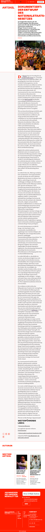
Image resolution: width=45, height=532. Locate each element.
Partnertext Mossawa (24, 426)
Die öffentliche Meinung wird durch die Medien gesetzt (35, 472)
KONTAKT (33, 512)
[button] (21, 2)
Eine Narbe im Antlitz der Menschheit (20, 472)
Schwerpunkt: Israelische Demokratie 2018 (30, 433)
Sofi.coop (24, 531)
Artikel (8, 7)
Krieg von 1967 (28, 99)
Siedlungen (35, 310)
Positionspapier (22, 430)
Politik (20, 37)
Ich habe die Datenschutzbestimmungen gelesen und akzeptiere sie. (30, 499)
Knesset (25, 75)
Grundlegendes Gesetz (27, 77)
